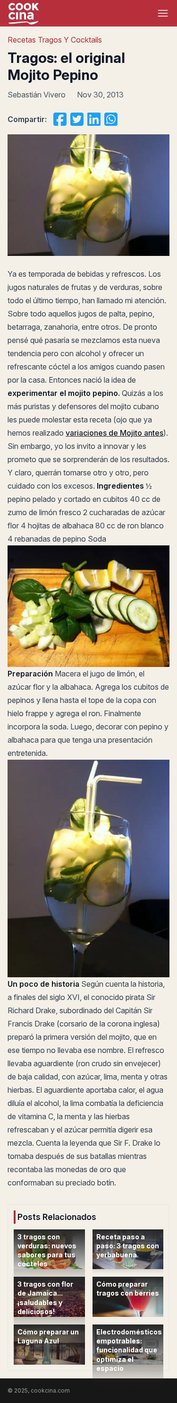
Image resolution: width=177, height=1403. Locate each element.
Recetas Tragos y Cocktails (55, 39)
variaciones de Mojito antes (114, 433)
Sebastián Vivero (37, 94)
